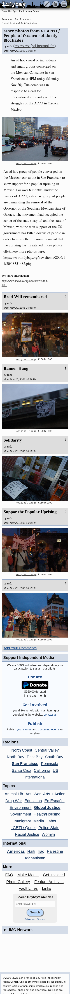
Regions (10, 742)
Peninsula (49, 763)
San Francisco (23, 19)
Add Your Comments (20, 648)
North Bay (15, 757)
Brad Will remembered (25, 296)
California (42, 770)
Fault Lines (28, 888)
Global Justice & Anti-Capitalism (20, 23)
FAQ (9, 875)
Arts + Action (54, 794)
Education (33, 801)
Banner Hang (16, 368)
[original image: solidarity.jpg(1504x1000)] (35, 478)
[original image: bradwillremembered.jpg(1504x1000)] (35, 335)
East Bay (35, 757)
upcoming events (49, 729)
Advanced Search (35, 919)
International (35, 777)
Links (46, 888)
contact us (50, 714)
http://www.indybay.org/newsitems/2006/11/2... (26, 283)
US (55, 770)
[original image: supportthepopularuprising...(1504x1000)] (35, 550)
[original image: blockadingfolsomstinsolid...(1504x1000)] (35, 139)
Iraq (41, 851)
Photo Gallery (18, 881)
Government (20, 814)
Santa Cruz (21, 770)
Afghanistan (35, 858)
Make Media (28, 875)
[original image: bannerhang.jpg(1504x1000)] (35, 406)
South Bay (54, 757)
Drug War (13, 801)
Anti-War (33, 794)
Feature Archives (49, 881)
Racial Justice (27, 834)
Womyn (48, 834)
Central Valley (47, 750)
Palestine (55, 851)
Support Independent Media (28, 657)
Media (38, 821)
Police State (48, 827)
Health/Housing (47, 814)
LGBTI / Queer (23, 827)
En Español (54, 801)
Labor (51, 821)
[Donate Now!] (35, 685)
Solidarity (13, 440)
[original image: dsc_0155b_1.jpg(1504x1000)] (35, 615)
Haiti (31, 851)
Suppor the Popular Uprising (30, 511)
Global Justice (47, 807)
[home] (33, 4)
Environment (20, 807)
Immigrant (22, 821)
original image (26, 163)
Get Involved (54, 875)
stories (24, 729)
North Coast (21, 750)
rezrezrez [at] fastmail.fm (35, 46)
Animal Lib (14, 794)
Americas (7, 19)
